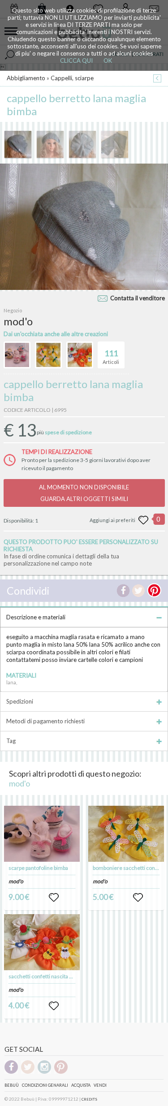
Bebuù (11, 1085)
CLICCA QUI (76, 60)
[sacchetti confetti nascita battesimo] (42, 942)
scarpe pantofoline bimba (38, 867)
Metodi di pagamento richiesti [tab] (45, 721)
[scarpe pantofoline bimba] (42, 834)
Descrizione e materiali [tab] (35, 617)
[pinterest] (61, 1072)
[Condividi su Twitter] (138, 590)
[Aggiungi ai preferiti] (143, 520)
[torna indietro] (157, 79)
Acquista (80, 1085)
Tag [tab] (11, 740)
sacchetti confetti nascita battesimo (51, 976)
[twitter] (27, 1072)
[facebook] (11, 1072)
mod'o (19, 783)
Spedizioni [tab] (19, 701)
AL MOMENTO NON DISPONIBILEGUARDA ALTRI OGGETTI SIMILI (84, 493)
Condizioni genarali (45, 1085)
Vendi (100, 1085)
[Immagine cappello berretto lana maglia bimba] (17, 144)
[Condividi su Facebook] (123, 590)
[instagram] (44, 1072)
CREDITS (89, 1099)
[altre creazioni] (17, 354)
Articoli (111, 356)
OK (107, 60)
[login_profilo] (54, 898)
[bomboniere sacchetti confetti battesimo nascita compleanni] (126, 834)
